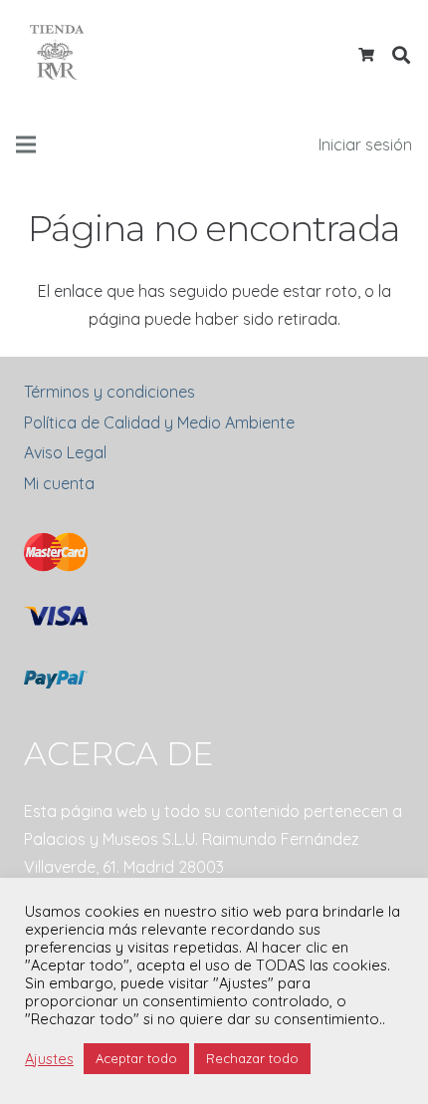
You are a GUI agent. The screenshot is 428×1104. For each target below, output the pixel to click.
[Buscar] (401, 55)
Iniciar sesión (365, 144)
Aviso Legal (65, 452)
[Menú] (26, 144)
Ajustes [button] (49, 1059)
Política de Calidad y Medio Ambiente (159, 422)
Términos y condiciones (109, 392)
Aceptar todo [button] (136, 1058)
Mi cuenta (59, 483)
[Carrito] (366, 55)
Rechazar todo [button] (252, 1058)
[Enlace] (56, 55)
